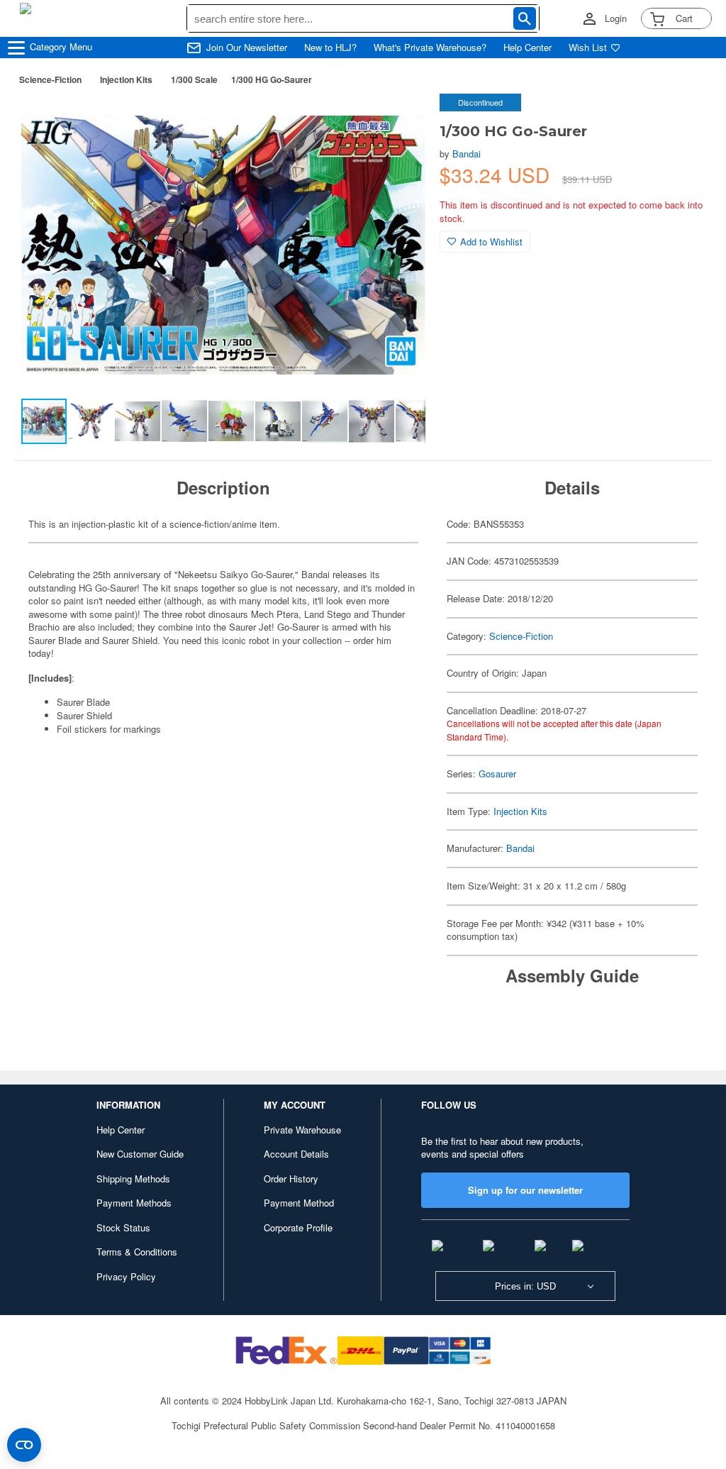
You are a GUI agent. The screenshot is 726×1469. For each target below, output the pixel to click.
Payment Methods (134, 1202)
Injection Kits (126, 79)
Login (616, 18)
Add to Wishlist (491, 241)
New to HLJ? (330, 47)
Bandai (466, 153)
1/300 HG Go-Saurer (271, 79)
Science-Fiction (50, 79)
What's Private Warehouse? (430, 47)
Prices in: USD (525, 1286)
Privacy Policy (126, 1276)
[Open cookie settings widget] (24, 1445)
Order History (291, 1178)
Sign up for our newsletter (525, 1190)
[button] (400, 119)
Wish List (588, 47)
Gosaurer (497, 773)
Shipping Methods (133, 1178)
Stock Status (123, 1227)
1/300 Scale (194, 79)
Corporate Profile (298, 1227)
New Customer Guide (140, 1153)
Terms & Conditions (136, 1251)
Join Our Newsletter (246, 47)
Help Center (527, 47)
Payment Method (299, 1202)
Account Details (296, 1153)
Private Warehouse (302, 1129)
